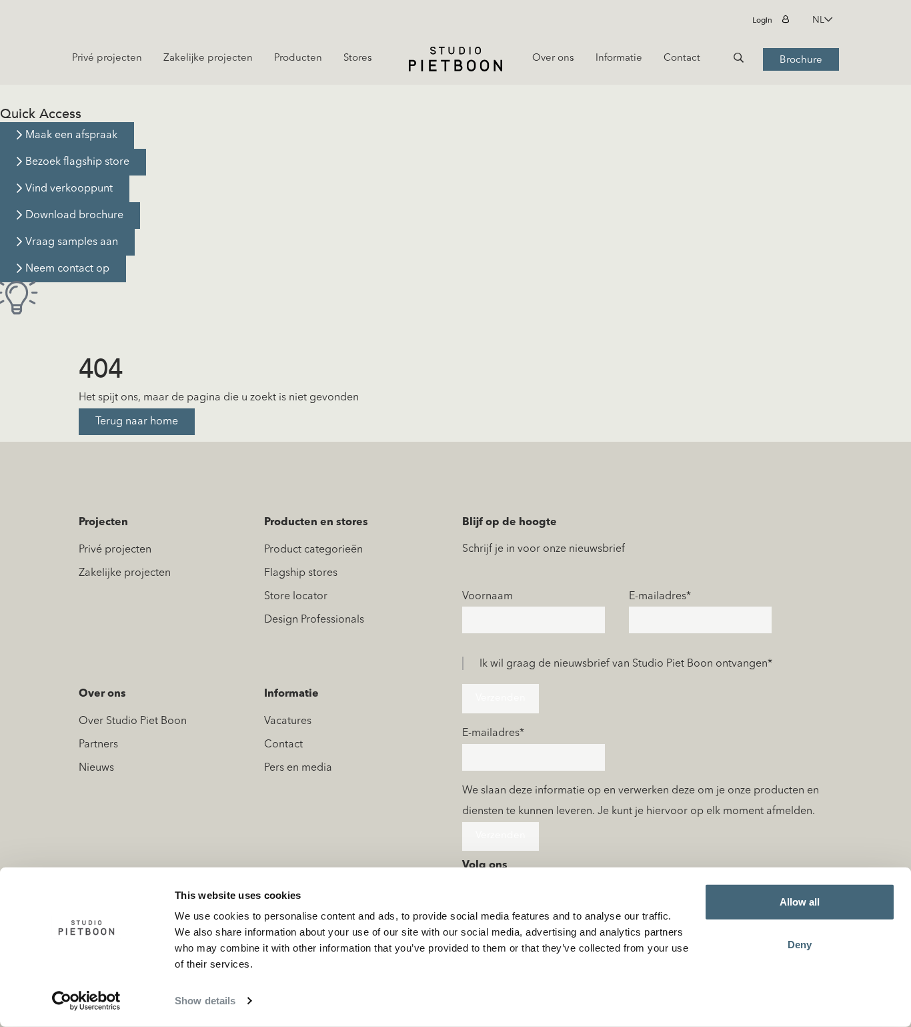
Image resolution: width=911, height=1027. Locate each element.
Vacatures (287, 721)
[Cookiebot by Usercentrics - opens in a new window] (86, 1001)
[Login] (787, 20)
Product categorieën (313, 550)
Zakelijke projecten (125, 573)
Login (762, 20)
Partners (98, 744)
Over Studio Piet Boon (133, 721)
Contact (283, 744)
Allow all (800, 902)
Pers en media (298, 768)
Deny (800, 944)
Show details (205, 1000)
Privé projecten (115, 550)
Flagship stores (300, 573)
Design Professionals (314, 620)
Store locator (295, 596)
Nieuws (96, 768)
